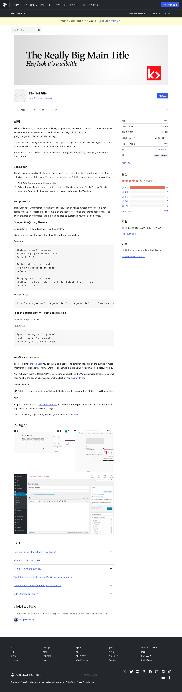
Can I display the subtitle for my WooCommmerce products (43, 577)
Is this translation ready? (26, 594)
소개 (12, 647)
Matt (144, 652)
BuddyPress (147, 660)
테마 (45, 652)
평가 (33, 109)
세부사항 (21, 109)
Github (75, 414)
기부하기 (113, 656)
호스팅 (13, 656)
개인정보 (14, 660)
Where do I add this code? (27, 560)
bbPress (146, 656)
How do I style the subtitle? (27, 569)
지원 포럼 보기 (129, 233)
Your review (127, 211)
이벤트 (111, 652)
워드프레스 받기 (170, 4)
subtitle (164, 155)
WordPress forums (48, 404)
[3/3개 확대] (110, 478)
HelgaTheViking (44, 98)
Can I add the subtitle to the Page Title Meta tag (38, 585)
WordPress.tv (83, 660)
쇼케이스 (47, 647)
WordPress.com (149, 647)
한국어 (38, 675)
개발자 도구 (81, 656)
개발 (54, 109)
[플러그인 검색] (39, 30)
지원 (166, 109)
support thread (78, 378)
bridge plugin (36, 363)
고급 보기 (126, 163)
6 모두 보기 (163, 149)
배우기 (79, 647)
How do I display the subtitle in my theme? (35, 552)
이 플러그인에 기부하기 (133, 256)
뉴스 (12, 652)
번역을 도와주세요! (113, 21)
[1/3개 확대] (59, 433)
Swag (112, 660)
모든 (166, 211)
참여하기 (112, 647)
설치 (44, 109)
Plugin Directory (18, 13)
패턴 (45, 660)
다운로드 (163, 96)
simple (156, 155)
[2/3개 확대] (110, 433)
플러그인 (47, 656)
